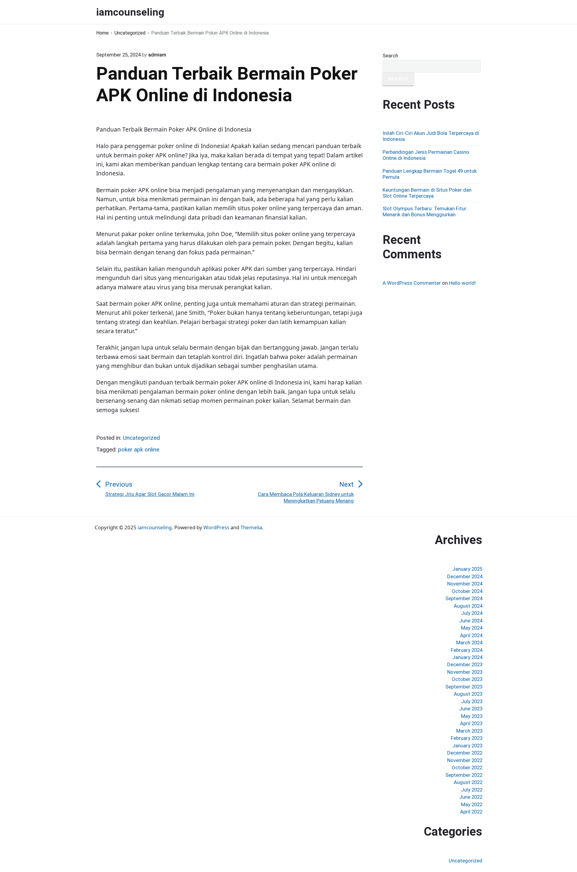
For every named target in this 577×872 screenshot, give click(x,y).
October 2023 (467, 679)
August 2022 (468, 782)
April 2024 (471, 635)
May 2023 (471, 716)
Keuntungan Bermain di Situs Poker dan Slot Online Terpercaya (427, 193)
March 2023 (469, 731)
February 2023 (466, 738)
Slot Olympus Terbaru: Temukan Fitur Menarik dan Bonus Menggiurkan (424, 211)
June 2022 (470, 797)
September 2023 (463, 687)
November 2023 (464, 672)
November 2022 (464, 760)
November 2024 (464, 584)
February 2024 (466, 650)
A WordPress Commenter (412, 283)
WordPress (216, 527)
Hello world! (462, 283)
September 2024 (463, 598)
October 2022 (467, 767)
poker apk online (138, 449)
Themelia (251, 527)
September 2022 (463, 775)
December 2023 (464, 664)
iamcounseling (155, 527)
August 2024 (468, 606)
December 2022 (464, 753)
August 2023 (468, 694)
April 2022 (471, 812)
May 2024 (471, 628)
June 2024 (470, 621)
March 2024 (469, 643)
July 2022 (471, 790)
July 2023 (471, 701)
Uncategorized (141, 437)
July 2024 (471, 613)
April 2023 (471, 723)
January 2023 (467, 746)
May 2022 (471, 804)
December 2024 (464, 576)
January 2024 (467, 657)
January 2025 (467, 569)
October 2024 (467, 591)
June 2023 (470, 709)
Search (390, 56)
